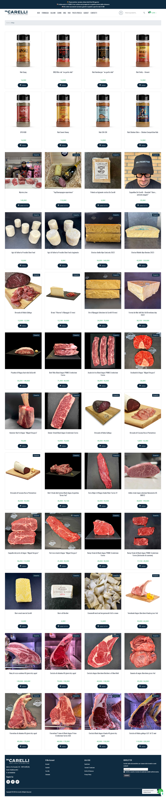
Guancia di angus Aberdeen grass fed (142, 673)
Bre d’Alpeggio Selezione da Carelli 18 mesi (102, 312)
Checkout (47, 774)
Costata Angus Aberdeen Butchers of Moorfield (103, 673)
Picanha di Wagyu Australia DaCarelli (23, 372)
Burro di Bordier (63, 613)
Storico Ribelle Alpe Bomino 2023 (142, 252)
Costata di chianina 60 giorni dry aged (63, 673)
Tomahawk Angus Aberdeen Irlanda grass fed (143, 613)
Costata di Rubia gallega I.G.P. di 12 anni (142, 733)
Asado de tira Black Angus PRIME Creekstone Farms (103, 373)
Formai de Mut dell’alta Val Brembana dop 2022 (143, 313)
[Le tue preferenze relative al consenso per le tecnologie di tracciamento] (162, 793)
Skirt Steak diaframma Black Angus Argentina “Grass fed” (63, 494)
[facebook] (13, 782)
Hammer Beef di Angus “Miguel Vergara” (23, 433)
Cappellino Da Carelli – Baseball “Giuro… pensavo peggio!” (142, 193)
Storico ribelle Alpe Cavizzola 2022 (103, 252)
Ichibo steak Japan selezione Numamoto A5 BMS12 (142, 494)
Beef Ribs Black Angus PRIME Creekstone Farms (63, 373)
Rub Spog (23, 72)
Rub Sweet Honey (63, 132)
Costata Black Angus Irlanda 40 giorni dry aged (103, 734)
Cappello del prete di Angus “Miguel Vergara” (23, 553)
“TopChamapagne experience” (63, 192)
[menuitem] (39, 13)
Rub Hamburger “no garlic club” (103, 72)
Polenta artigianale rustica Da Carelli (102, 192)
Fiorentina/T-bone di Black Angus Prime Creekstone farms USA (63, 734)
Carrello (47, 771)
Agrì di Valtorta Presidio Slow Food (23, 252)
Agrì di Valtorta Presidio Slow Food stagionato (63, 252)
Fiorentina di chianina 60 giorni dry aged (23, 733)
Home (8, 22)
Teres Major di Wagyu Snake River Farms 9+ (103, 493)
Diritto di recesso (89, 771)
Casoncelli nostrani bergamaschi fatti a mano (103, 613)
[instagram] (8, 782)
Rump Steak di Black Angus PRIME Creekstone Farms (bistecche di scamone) (142, 554)
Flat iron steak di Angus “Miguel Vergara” (63, 553)
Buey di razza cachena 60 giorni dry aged (23, 673)
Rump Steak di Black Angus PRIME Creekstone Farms (102, 554)
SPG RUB (23, 132)
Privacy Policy (87, 774)
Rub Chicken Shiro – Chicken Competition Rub (142, 132)
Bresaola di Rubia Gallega (23, 312)
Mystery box (23, 192)
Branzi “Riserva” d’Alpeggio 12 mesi (63, 312)
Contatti (47, 767)
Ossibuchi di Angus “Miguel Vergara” (142, 372)
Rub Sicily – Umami (142, 72)
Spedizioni (87, 764)
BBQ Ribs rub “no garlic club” (63, 72)
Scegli (24, 85)
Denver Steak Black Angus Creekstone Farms (63, 433)
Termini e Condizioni (89, 767)
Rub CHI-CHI (103, 132)
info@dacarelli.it (14, 770)
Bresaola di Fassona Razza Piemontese (143, 433)
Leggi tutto (24, 205)
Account (47, 764)
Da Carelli (18, 792)
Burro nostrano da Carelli (23, 613)
